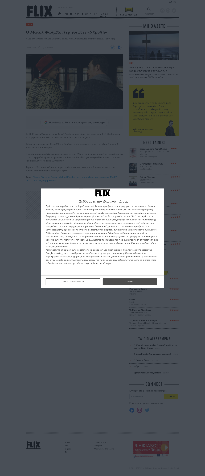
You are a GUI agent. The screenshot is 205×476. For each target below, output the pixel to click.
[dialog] (102, 238)
